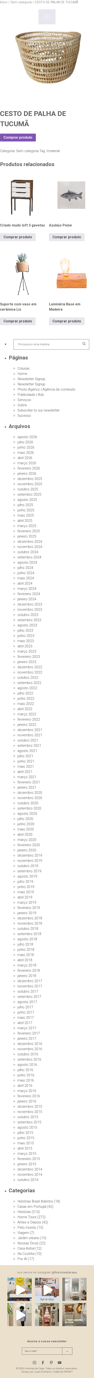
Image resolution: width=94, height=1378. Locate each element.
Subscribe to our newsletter (38, 410)
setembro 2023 (29, 620)
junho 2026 (25, 447)
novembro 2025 (29, 484)
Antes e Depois (29, 1222)
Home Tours (27, 1217)
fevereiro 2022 (28, 719)
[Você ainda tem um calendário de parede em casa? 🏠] (74, 1315)
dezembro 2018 (29, 918)
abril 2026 (24, 458)
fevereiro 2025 (28, 531)
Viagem (23, 1232)
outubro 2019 (27, 866)
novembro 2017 (29, 986)
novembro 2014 (29, 1174)
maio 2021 (25, 766)
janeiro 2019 (26, 913)
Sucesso (24, 415)
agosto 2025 (27, 499)
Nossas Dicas (27, 1243)
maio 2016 (25, 1080)
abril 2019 (24, 897)
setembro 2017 (29, 996)
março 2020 (26, 839)
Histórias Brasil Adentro (35, 1201)
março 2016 (26, 1091)
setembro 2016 (29, 1059)
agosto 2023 (27, 625)
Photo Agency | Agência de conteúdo (46, 389)
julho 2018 (25, 944)
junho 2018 (25, 949)
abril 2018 (24, 960)
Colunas (23, 368)
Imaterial (53, 151)
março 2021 (26, 777)
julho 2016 (25, 1070)
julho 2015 (25, 1132)
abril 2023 (24, 646)
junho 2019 (25, 887)
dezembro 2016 (29, 1043)
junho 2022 (25, 698)
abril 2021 (24, 771)
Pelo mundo (26, 1227)
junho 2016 (25, 1075)
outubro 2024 (27, 552)
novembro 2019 (29, 860)
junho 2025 (25, 510)
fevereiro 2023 (28, 656)
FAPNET (68, 1372)
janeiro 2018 (26, 975)
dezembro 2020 (29, 792)
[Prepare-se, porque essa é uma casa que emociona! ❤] (47, 1315)
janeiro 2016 (26, 1101)
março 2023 (26, 651)
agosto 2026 (27, 437)
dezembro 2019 (29, 855)
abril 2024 (24, 583)
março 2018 (26, 965)
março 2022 (26, 714)
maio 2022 (25, 703)
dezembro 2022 (29, 667)
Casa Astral (26, 1248)
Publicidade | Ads (30, 394)
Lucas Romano (42, 1372)
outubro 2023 (27, 615)
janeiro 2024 (26, 599)
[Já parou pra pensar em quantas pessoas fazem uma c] (19, 1315)
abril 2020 (24, 834)
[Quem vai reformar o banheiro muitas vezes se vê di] (74, 1290)
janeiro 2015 (26, 1164)
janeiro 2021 (26, 787)
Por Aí (22, 1259)
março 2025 (26, 526)
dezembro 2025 (29, 478)
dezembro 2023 (29, 604)
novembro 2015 (29, 1111)
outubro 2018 (27, 928)
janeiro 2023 (26, 662)
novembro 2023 (29, 609)
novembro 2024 (29, 546)
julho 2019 (25, 881)
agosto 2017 (27, 1002)
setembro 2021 (29, 745)
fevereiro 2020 (28, 845)
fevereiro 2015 (28, 1159)
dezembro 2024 (29, 541)
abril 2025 (24, 520)
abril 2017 (24, 1023)
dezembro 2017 (29, 981)
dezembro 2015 (29, 1106)
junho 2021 (25, 761)
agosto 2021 (27, 751)
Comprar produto (17, 137)
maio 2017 (25, 1017)
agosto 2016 (27, 1064)
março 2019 (26, 902)
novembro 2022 (29, 672)
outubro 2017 (27, 991)
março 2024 (26, 588)
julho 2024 (25, 567)
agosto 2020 (27, 813)
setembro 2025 (29, 494)
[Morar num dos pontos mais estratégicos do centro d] (47, 1290)
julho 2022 (25, 693)
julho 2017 (25, 1007)
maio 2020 (25, 829)
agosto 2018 (27, 939)
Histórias (24, 1212)
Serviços (24, 400)
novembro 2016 (29, 1049)
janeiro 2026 (26, 473)
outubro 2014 (27, 1179)
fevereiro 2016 (28, 1096)
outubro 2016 (27, 1054)
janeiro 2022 (26, 724)
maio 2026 (25, 452)
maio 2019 (25, 892)
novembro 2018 (29, 923)
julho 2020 (25, 819)
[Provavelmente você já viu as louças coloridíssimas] (19, 1290)
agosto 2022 (27, 688)
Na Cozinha (26, 1253)
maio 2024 (25, 578)
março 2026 (26, 463)
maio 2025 (25, 515)
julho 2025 (25, 505)
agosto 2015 (27, 1127)
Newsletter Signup (31, 379)
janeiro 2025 (26, 536)
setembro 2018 (29, 934)
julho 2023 (25, 630)
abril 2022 (24, 709)
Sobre (22, 405)
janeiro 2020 (26, 850)
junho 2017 (25, 1012)
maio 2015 (25, 1143)
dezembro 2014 (29, 1169)
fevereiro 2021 (28, 782)
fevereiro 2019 (28, 907)
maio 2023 (25, 641)
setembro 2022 (29, 683)
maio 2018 (25, 955)
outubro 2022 (27, 677)
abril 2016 (24, 1085)
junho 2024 (25, 573)
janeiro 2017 (26, 1038)
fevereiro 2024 (28, 594)
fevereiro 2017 (28, 1033)
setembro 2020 (29, 808)
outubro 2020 (27, 803)
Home (22, 373)
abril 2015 (24, 1148)
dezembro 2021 (29, 730)
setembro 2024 (29, 557)
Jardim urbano (28, 1238)
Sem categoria (27, 151)
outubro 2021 (27, 740)
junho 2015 (25, 1138)
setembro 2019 (29, 871)
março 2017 (26, 1028)
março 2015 (26, 1153)
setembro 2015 (29, 1122)
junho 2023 (25, 635)
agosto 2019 (27, 876)
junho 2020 (25, 824)
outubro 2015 (27, 1117)
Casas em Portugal (31, 1206)
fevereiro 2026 (28, 468)
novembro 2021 (29, 735)
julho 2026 (25, 442)
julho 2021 (25, 756)
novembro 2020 (29, 798)
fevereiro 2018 (28, 970)
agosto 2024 (27, 562)
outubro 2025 (27, 489)
